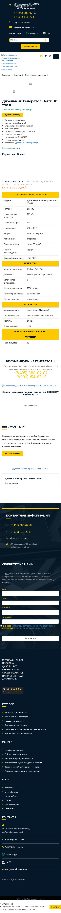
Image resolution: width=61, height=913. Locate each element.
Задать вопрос (23, 185)
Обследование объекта (16, 754)
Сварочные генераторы (16, 725)
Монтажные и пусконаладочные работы (23, 762)
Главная (6, 75)
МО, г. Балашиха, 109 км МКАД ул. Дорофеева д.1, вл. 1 (26, 5)
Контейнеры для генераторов (18, 733)
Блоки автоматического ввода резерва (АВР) (25, 729)
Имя (4, 589)
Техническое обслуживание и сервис (22, 767)
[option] (30, 83)
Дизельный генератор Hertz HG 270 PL (23, 479)
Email (4, 599)
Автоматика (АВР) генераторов (19, 758)
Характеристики (12, 181)
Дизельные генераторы (35, 75)
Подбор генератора (14, 750)
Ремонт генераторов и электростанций (23, 771)
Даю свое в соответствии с (27, 627)
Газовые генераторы (14, 721)
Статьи (8, 800)
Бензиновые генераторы (16, 716)
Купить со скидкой (14, 188)
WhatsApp (33, 33)
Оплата (6, 185)
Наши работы (11, 796)
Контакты (9, 787)
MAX (50, 33)
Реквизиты (9, 809)
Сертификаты (11, 792)
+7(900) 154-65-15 (24, 17)
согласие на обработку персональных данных (32, 626)
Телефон (6, 608)
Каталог (17, 75)
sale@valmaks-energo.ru (24, 27)
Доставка (47, 181)
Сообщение (7, 617)
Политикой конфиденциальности (30, 628)
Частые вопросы (12, 804)
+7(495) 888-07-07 (25, 13)
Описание (32, 181)
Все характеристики (11, 148)
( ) (49, 56)
